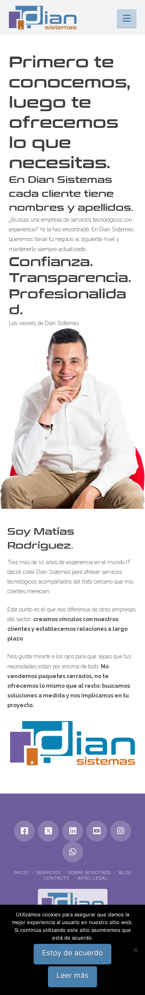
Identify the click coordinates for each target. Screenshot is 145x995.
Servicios (48, 872)
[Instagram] (120, 831)
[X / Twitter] (48, 831)
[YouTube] (96, 831)
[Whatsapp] (72, 852)
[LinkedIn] (72, 831)
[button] (126, 18)
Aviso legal (92, 878)
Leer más (72, 975)
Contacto (57, 878)
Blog (125, 872)
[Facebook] (24, 831)
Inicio (21, 872)
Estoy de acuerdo (72, 953)
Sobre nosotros (89, 872)
